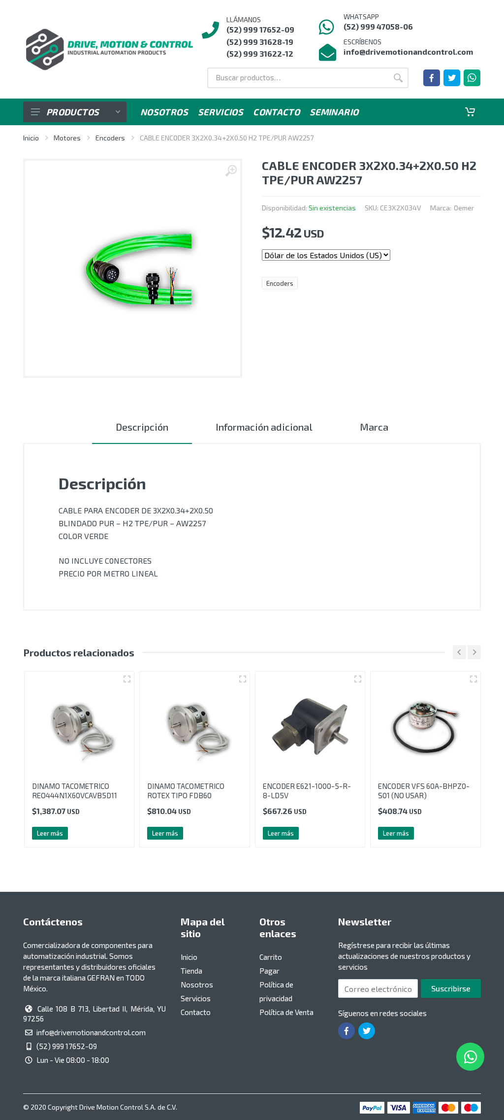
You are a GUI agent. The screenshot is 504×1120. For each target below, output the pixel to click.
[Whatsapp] (472, 78)
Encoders (110, 138)
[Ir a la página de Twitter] (451, 77)
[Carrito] (470, 112)
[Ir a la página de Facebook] (431, 77)
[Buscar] (398, 78)
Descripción (142, 427)
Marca (374, 427)
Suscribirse (451, 988)
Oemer (464, 208)
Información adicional (264, 427)
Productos (72, 111)
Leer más (50, 833)
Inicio (31, 138)
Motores (67, 138)
